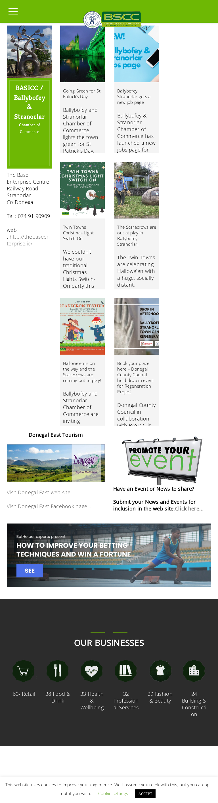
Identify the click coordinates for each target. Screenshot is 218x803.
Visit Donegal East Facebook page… (49, 506)
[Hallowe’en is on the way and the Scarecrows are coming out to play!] (82, 326)
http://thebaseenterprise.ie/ (28, 240)
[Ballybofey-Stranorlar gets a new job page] (136, 54)
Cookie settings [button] (113, 793)
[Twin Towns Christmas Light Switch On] (82, 190)
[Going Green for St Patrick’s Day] (82, 54)
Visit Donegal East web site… (40, 492)
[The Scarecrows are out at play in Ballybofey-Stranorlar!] (136, 190)
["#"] (34, 158)
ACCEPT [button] (145, 793)
